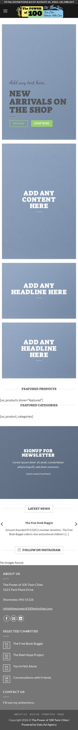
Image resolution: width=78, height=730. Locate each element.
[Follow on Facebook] (6, 618)
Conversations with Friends (32, 677)
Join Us (34, 714)
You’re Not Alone (25, 666)
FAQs (60, 714)
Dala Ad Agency (47, 724)
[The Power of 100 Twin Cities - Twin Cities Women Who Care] (40, 11)
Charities (48, 714)
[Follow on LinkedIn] (20, 618)
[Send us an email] (13, 618)
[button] (5, 11)
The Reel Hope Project (28, 655)
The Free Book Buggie (39, 523)
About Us (20, 714)
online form (26, 702)
